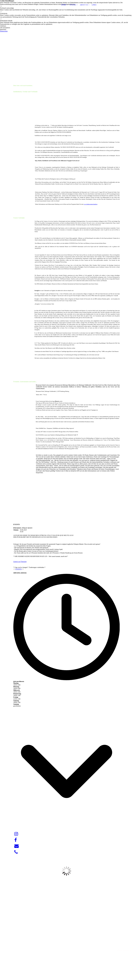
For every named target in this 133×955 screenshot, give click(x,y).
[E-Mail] (16, 846)
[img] (25, 5)
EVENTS (73, 5)
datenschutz (127, 950)
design (70, 946)
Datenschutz (4, 31)
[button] (66, 26)
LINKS (94, 5)
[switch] (1, 12)
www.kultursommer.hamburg (90, 204)
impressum (119, 950)
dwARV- (67, 946)
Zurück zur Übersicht (19, 561)
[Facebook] (15, 840)
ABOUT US (84, 5)
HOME (63, 5)
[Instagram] (16, 834)
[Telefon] (16, 852)
